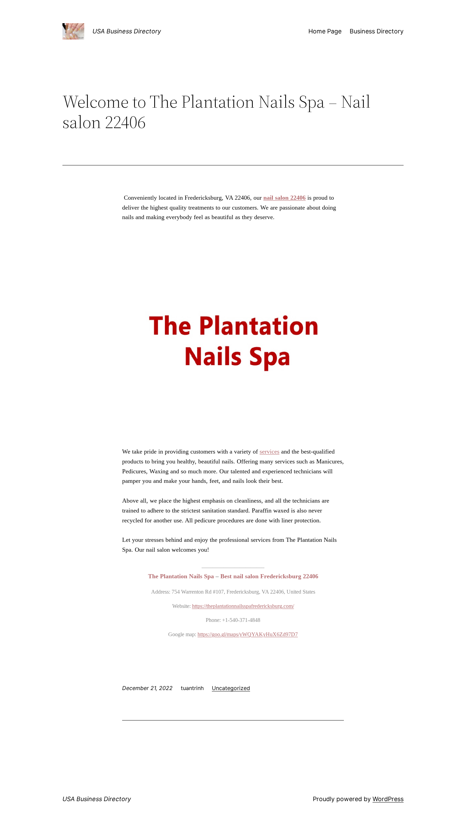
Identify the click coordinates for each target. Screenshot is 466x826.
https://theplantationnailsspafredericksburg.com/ (243, 606)
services (269, 451)
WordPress (388, 798)
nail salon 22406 (284, 197)
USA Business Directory (126, 31)
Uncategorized (231, 688)
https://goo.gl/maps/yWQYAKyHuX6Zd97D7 (248, 634)
